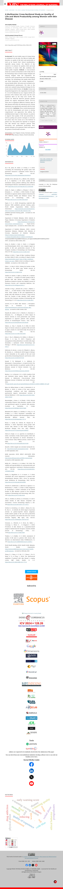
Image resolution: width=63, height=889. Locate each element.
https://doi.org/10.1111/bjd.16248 (16, 532)
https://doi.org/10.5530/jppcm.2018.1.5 (15, 285)
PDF (42, 81)
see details (48, 149)
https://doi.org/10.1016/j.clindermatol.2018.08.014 (18, 175)
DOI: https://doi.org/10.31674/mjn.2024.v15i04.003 (48, 76)
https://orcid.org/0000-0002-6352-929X (12, 40)
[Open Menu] (5, 3)
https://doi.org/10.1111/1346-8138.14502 (15, 333)
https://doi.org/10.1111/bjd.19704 (13, 272)
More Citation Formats (47, 120)
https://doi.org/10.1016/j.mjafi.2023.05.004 (17, 443)
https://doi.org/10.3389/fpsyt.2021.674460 (15, 408)
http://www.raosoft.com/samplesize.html (17, 449)
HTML (42, 71)
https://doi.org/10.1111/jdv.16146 (16, 495)
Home (6, 10)
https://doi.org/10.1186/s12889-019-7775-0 (16, 562)
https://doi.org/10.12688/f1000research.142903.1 (19, 541)
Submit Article (31, 571)
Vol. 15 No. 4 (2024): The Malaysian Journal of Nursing (30, 10)
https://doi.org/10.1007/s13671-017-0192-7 (18, 504)
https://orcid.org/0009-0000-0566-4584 (12, 32)
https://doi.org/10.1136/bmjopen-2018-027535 (17, 519)
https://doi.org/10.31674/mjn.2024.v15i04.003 (19, 45)
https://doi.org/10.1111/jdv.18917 (25, 300)
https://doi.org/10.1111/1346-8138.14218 (17, 199)
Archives (11, 10)
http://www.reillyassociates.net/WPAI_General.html (18, 458)
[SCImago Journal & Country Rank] (31, 613)
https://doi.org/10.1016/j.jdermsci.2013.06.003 (16, 322)
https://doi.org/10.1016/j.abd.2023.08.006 (15, 482)
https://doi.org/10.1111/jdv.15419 (21, 252)
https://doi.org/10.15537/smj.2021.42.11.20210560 (20, 186)
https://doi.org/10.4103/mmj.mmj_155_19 (15, 419)
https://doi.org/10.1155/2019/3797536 (14, 358)
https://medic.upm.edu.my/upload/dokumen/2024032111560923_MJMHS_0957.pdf (28, 384)
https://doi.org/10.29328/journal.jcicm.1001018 (17, 371)
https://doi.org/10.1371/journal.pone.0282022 (16, 430)
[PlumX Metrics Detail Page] (48, 134)
